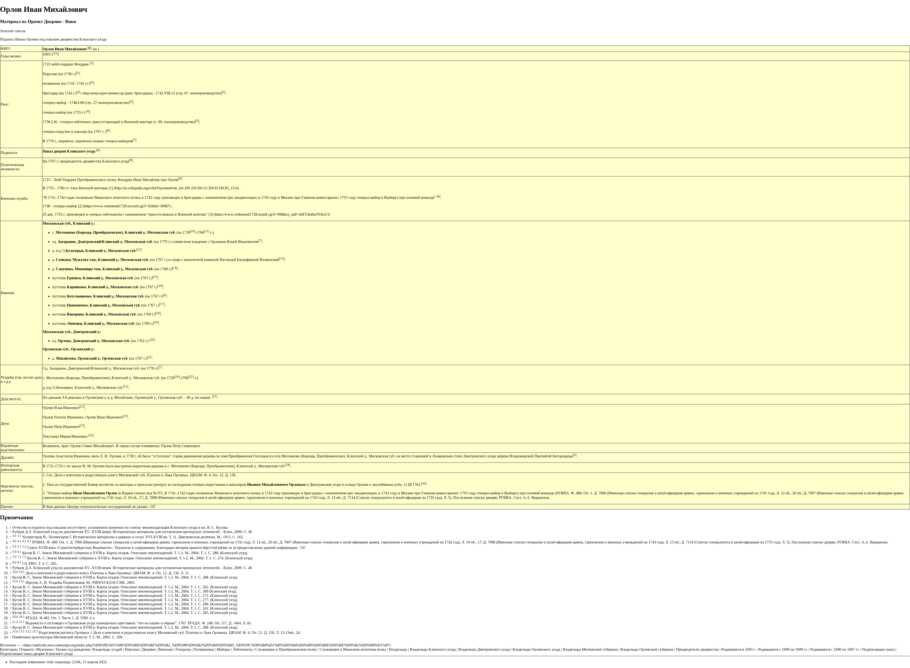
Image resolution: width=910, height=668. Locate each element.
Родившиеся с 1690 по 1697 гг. (835, 649)
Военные (165, 649)
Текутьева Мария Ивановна (65, 436)
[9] (180, 178)
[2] (91, 63)
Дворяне (149, 649)
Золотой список (13, 31)
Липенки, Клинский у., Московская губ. (101, 323)
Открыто (26, 649)
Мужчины (44, 649)
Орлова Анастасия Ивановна (66, 456)
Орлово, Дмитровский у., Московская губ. (94, 341)
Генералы (183, 649)
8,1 (19, 562)
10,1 (22, 572)
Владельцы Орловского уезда (536, 649)
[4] (92, 82)
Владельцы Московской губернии (590, 649)
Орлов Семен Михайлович (92, 446)
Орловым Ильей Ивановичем (234, 242)
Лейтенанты (243, 649)
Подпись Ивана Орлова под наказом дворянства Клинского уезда (53, 39)
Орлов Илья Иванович (61, 408)
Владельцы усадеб (107, 649)
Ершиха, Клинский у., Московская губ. (100, 278)
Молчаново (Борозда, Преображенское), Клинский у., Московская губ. (116, 233)
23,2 (28, 631)
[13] (281, 258)
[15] (155, 276)
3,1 (19, 536)
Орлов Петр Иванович (61, 427)
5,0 (14, 546)
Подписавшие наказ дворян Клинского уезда (36, 654)
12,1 (22, 581)
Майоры (223, 649)
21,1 (22, 622)
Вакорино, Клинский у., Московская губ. (101, 314)
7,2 (24, 557)
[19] (156, 322)
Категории (8, 649)
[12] (138, 249)
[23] (82, 406)
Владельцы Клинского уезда (433, 649)
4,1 (19, 541)
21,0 (15, 622)
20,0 (15, 616)
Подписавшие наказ (878, 649)
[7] (134, 140)
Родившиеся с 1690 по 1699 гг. (783, 649)
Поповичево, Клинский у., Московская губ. (104, 305)
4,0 (14, 541)
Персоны (132, 649)
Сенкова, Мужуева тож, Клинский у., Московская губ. (102, 260)
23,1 (22, 631)
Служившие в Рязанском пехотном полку (353, 649)
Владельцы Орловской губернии (646, 649)
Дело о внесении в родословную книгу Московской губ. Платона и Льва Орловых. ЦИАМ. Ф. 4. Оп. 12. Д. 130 (144, 475)
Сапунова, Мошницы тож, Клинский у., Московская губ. (104, 269)
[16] (160, 286)
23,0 (15, 631)
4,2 (24, 541)
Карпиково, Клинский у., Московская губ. (103, 287)
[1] (89, 48)
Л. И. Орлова (110, 456)
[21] (149, 357)
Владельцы (398, 649)
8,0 (14, 562)
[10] (192, 231)
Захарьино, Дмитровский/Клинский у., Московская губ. (105, 242)
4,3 (29, 541)
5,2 (24, 546)
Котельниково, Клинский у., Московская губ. (105, 296)
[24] (287, 465)
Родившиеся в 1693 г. (738, 649)
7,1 (19, 557)
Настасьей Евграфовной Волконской (249, 260)
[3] (77, 72)
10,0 (15, 572)
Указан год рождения (72, 649)
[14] (174, 267)
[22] (191, 376)
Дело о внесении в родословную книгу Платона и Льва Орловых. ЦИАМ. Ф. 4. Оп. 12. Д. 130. (103, 573)
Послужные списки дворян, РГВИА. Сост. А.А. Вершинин (501, 498)
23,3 (35, 631)
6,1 (19, 551)
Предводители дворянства (697, 649)
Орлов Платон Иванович (63, 417)
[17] (161, 304)
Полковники (204, 649)
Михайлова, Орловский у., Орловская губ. (92, 358)
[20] (152, 339)
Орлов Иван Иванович (104, 417)
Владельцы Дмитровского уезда (484, 649)
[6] (108, 130)
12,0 (15, 581)
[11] (206, 231)
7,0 (14, 557)
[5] (223, 92)
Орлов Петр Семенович (180, 446)
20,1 (22, 616)
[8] (98, 150)
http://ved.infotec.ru (217, 548)
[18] (157, 313)
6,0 (14, 551)
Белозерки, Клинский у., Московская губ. (101, 251)
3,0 (14, 536)
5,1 (19, 546)
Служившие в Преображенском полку (286, 649)
